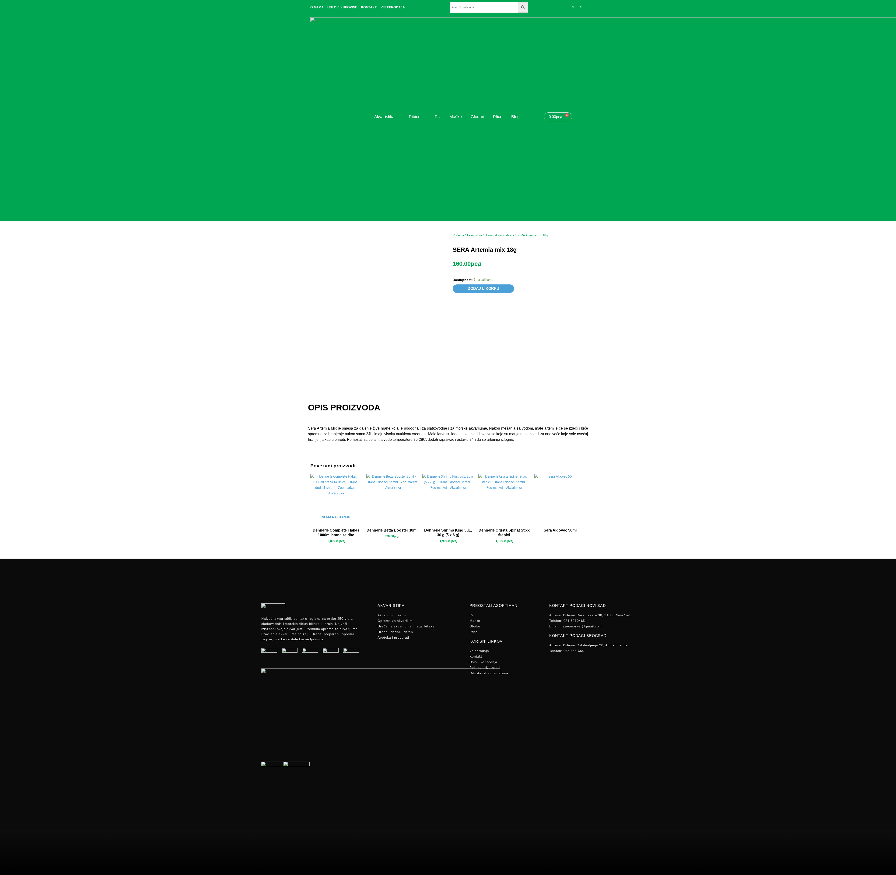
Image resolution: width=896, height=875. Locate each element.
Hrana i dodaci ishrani (499, 235)
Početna (458, 235)
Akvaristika (474, 235)
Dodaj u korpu (483, 288)
